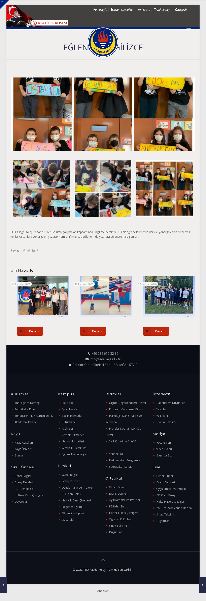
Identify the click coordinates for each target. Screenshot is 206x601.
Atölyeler (67, 428)
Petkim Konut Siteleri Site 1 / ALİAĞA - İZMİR (105, 365)
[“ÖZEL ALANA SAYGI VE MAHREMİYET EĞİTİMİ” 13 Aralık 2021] (202, 585)
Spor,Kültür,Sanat (120, 467)
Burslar (19, 455)
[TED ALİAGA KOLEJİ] (103, 42)
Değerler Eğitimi (72, 507)
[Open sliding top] (4, 4)
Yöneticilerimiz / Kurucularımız (33, 416)
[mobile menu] (188, 28)
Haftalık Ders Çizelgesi (28, 495)
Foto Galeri (163, 442)
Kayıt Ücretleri (23, 449)
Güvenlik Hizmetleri (74, 448)
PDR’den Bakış (71, 494)
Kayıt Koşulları (23, 442)
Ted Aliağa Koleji (25, 409)
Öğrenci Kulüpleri (73, 513)
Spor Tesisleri (70, 409)
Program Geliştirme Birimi (126, 409)
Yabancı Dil (116, 454)
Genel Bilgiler (22, 476)
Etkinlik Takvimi (166, 422)
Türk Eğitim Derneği (27, 403)
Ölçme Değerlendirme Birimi (127, 403)
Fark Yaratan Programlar (125, 460)
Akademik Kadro (25, 422)
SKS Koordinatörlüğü (122, 441)
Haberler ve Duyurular (170, 403)
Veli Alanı (162, 416)
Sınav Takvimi (118, 526)
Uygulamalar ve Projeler (77, 487)
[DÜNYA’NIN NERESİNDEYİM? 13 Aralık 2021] (3, 585)
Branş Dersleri (23, 482)
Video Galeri (164, 449)
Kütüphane (69, 422)
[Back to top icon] (103, 560)
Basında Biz (164, 455)
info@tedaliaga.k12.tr (105, 359)
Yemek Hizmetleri (73, 435)
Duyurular (20, 501)
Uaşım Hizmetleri (73, 441)
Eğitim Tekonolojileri (75, 454)
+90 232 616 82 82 (105, 353)
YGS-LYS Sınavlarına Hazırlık (174, 508)
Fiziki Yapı (68, 403)
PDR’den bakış (23, 489)
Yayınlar (161, 409)
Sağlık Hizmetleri (72, 416)
